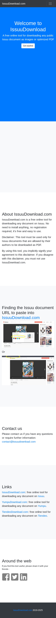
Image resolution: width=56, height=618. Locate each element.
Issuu (5, 39)
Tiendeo (42, 515)
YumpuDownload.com (14, 502)
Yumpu (42, 506)
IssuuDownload (28, 29)
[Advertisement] (28, 78)
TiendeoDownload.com (15, 511)
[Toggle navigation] (50, 3)
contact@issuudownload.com (19, 441)
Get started (28, 46)
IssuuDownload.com (13, 3)
